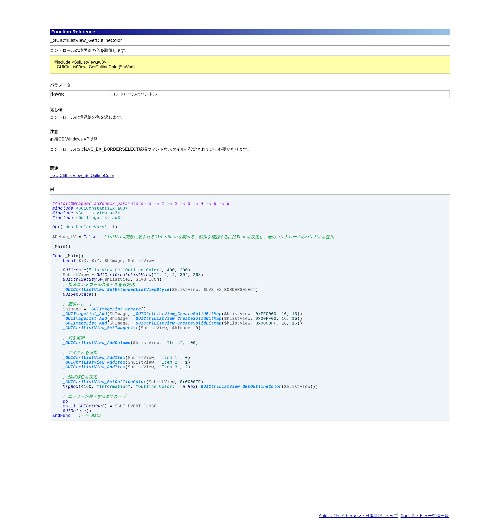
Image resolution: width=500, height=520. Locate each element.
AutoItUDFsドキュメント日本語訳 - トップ (358, 515)
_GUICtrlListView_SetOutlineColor (82, 175)
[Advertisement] (176, 14)
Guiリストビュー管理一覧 (425, 515)
